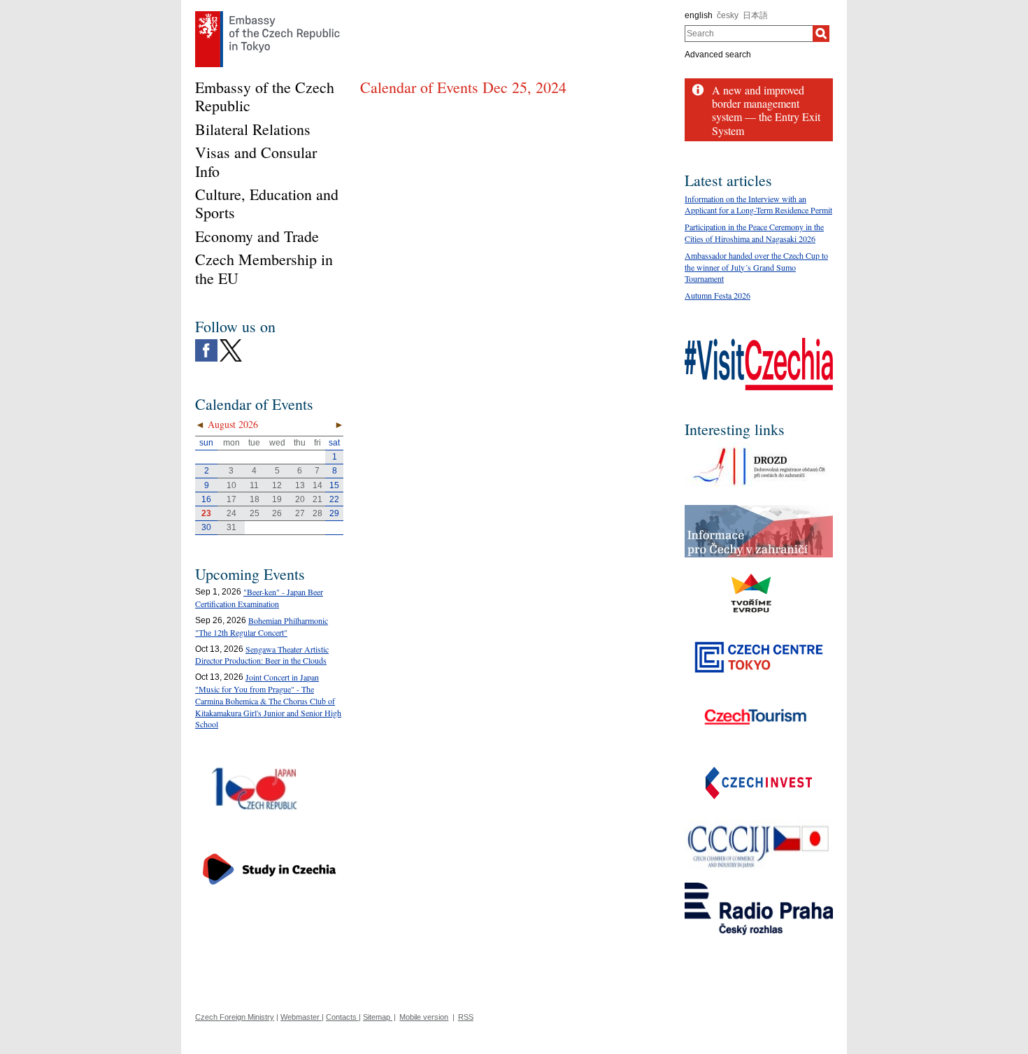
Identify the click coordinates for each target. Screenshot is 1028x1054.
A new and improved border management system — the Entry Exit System (766, 110)
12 (277, 485)
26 (277, 513)
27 (300, 513)
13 (300, 485)
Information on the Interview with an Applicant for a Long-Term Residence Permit (758, 204)
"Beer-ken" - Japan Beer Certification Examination (259, 597)
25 (254, 513)
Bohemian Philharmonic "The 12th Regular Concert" (261, 626)
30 (206, 527)
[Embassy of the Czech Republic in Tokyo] (267, 15)
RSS (465, 1017)
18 (254, 499)
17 (231, 499)
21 (317, 499)
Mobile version (423, 1017)
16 (206, 499)
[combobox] (749, 33)
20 (300, 499)
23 (206, 513)
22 (334, 499)
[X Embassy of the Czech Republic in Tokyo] (231, 343)
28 (317, 513)
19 (277, 499)
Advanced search (718, 54)
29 (334, 513)
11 (254, 485)
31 (231, 527)
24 (231, 513)
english (699, 15)
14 (317, 485)
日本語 (755, 15)
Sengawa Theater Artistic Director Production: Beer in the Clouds (262, 655)
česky (727, 15)
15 (334, 485)
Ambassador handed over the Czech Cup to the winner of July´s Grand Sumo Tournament (756, 267)
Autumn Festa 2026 (717, 295)
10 (231, 485)
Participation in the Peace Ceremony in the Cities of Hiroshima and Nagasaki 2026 (754, 232)
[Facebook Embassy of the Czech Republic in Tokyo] (206, 343)
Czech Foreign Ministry (234, 1017)
